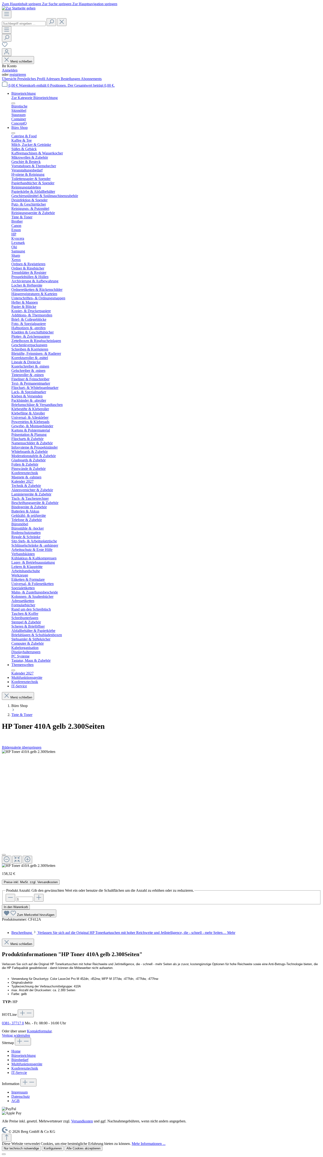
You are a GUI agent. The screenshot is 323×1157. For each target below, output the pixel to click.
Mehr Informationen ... (149, 1144)
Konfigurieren (53, 1148)
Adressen (53, 79)
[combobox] (24, 23)
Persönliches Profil (31, 79)
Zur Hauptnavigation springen (94, 4)
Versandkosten (82, 1121)
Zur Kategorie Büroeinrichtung (34, 98)
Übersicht (9, 79)
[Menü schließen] (13, 103)
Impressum (19, 1092)
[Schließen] (4, 854)
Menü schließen (21, 61)
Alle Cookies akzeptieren (83, 1148)
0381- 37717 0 (13, 1023)
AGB (15, 1101)
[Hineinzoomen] (27, 860)
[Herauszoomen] (6, 860)
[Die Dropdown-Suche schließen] (61, 22)
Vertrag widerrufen (16, 1035)
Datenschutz (20, 1096)
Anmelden (9, 70)
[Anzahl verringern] (10, 898)
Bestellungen (71, 79)
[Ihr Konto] (6, 52)
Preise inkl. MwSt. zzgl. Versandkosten (31, 882)
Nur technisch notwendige (21, 1148)
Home (16, 1051)
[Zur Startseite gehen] (18, 8)
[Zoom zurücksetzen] (17, 860)
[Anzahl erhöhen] (39, 898)
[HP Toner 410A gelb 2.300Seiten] (28, 752)
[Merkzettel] (5, 46)
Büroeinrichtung (23, 1055)
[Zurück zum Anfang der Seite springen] (6, 1138)
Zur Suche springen (57, 4)
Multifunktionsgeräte (26, 1064)
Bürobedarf (19, 1060)
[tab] (123, 933)
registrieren (17, 74)
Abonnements (91, 79)
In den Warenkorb (16, 907)
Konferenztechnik (24, 1068)
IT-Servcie (19, 1073)
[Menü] (6, 14)
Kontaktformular (39, 1031)
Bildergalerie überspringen (21, 747)
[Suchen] (51, 22)
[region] (161, 809)
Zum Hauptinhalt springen (22, 4)
